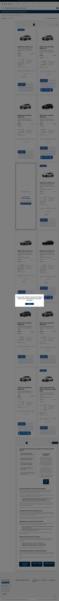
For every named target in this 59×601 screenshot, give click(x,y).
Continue (29, 303)
